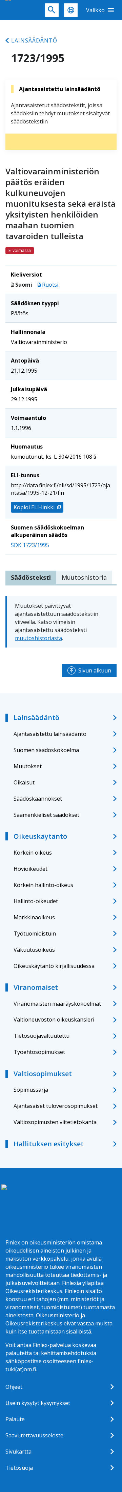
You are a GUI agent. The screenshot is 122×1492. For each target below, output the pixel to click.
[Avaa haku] (52, 10)
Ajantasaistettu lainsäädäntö (50, 734)
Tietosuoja (19, 1467)
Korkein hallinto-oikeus (43, 885)
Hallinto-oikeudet (36, 901)
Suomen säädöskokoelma (46, 750)
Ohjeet (13, 1386)
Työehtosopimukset (39, 1052)
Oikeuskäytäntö (40, 836)
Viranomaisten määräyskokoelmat (57, 1003)
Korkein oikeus (33, 852)
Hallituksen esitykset (49, 1143)
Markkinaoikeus (34, 917)
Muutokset (28, 766)
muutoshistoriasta (38, 638)
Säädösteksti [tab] (31, 577)
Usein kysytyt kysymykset (37, 1403)
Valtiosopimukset (43, 1073)
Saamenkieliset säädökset (46, 815)
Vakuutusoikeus (34, 949)
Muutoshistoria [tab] (84, 577)
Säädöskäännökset (38, 798)
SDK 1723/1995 (30, 545)
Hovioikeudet (30, 868)
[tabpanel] (61, 622)
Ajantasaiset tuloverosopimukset (56, 1106)
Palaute (15, 1419)
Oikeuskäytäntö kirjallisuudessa (54, 966)
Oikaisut (24, 782)
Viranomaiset (36, 987)
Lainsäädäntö (34, 40)
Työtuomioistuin (35, 933)
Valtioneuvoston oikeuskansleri (54, 1019)
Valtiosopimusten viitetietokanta (55, 1122)
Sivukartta (18, 1451)
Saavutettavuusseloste (34, 1435)
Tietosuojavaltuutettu (41, 1035)
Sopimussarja (31, 1089)
